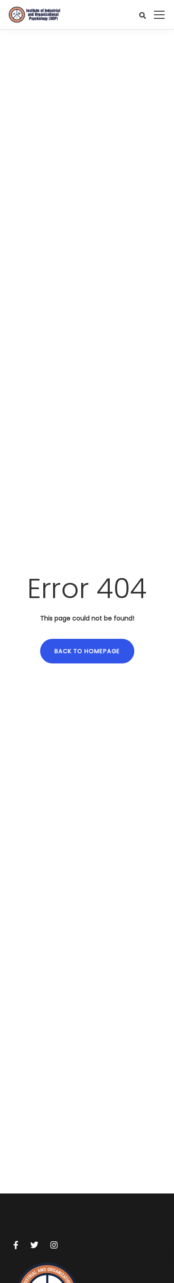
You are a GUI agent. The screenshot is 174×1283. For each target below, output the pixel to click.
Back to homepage (87, 651)
